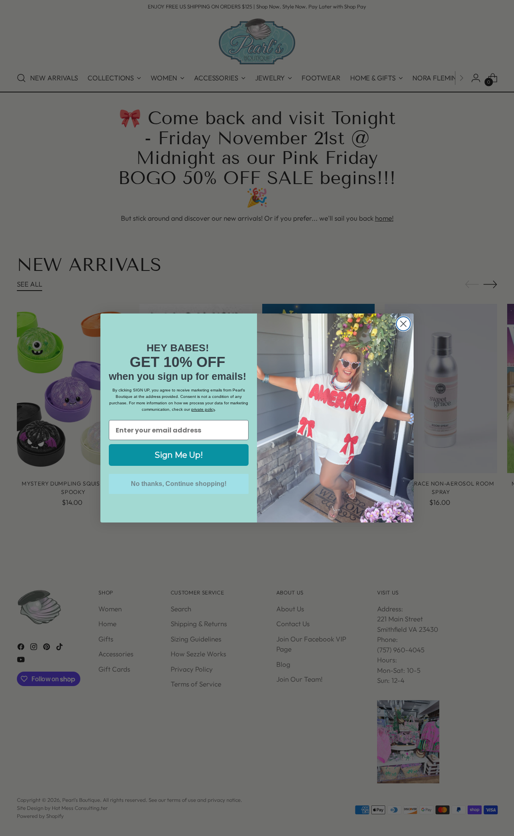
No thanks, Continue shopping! (178, 483)
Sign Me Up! (179, 455)
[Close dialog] (403, 324)
